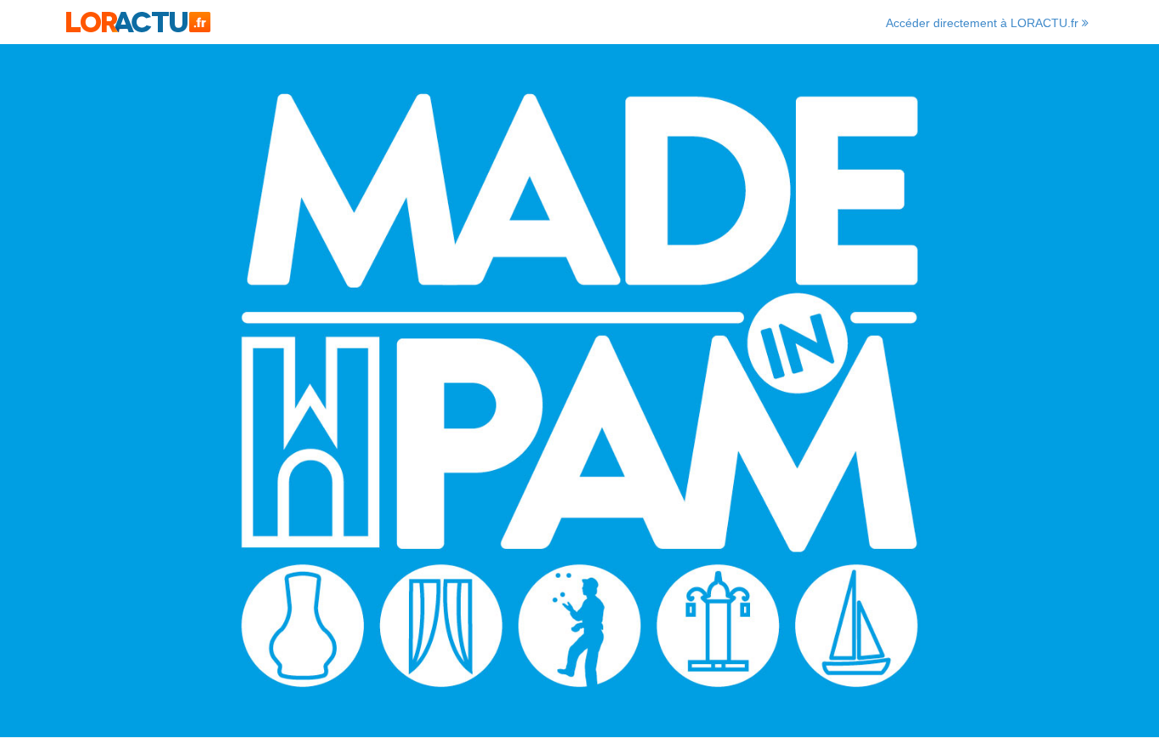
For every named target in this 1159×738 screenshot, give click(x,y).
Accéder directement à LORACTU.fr (984, 22)
